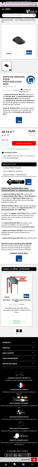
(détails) (31, 5)
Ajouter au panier (23, 143)
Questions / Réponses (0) (25, 91)
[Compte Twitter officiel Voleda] (11, 455)
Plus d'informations (12, 158)
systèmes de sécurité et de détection (20, 100)
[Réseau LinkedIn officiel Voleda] (15, 455)
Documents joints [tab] (12, 171)
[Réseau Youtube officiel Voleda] (20, 455)
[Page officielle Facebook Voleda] (6, 455)
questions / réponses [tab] (14, 175)
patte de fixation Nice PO (13, 194)
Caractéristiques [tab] (12, 168)
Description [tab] (9, 164)
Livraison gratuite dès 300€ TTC (19, 1)
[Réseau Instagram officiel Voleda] (24, 455)
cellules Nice (10, 96)
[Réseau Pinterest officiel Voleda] (29, 455)
